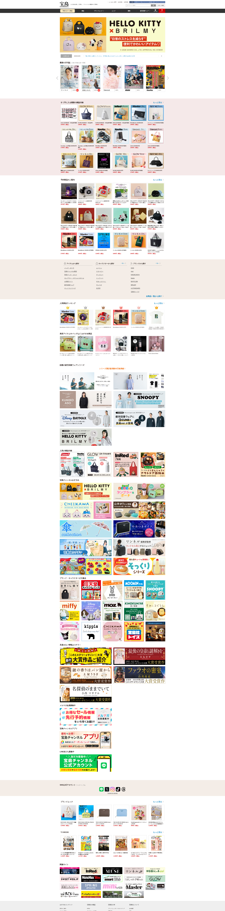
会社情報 (120, 2)
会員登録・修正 (152, 2)
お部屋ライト (68, 281)
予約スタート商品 (67, 11)
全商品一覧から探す (154, 296)
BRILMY (133, 285)
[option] (112, 34)
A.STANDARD (135, 288)
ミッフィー (99, 278)
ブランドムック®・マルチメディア (116, 908)
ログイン (157, 2)
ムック (113, 11)
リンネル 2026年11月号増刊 (137, 327)
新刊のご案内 (63, 908)
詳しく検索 (161, 5)
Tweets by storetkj (132, 793)
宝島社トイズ (135, 291)
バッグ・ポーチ (69, 268)
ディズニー (99, 275)
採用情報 (126, 2)
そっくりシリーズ (70, 288)
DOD (132, 268)
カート (161, 11)
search (153, 5)
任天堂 (98, 288)
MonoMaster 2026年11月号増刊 (67, 327)
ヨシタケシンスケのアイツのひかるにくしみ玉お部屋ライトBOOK (85, 329)
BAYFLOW (134, 281)
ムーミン (99, 268)
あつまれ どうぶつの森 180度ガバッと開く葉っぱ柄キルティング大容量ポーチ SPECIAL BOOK (67, 355)
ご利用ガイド (137, 2)
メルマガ (155, 11)
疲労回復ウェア (144, 11)
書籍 (129, 11)
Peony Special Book (153, 353)
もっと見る (157, 102)
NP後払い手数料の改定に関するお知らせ (95, 56)
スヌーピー (99, 271)
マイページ (145, 2)
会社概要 (131, 908)
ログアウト (162, 2)
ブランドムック (98, 11)
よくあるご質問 (112, 2)
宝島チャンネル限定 (70, 271)
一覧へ (123, 263)
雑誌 (83, 11)
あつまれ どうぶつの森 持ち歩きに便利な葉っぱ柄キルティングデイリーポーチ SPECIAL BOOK (85, 355)
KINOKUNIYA (135, 275)
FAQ (141, 2)
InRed (88, 908)
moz (132, 271)
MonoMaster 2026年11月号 (119, 327)
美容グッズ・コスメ (70, 275)
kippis (133, 278)
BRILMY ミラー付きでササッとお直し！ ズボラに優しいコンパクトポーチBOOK (120, 355)
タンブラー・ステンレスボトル (74, 278)
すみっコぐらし (101, 281)
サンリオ (99, 285)
